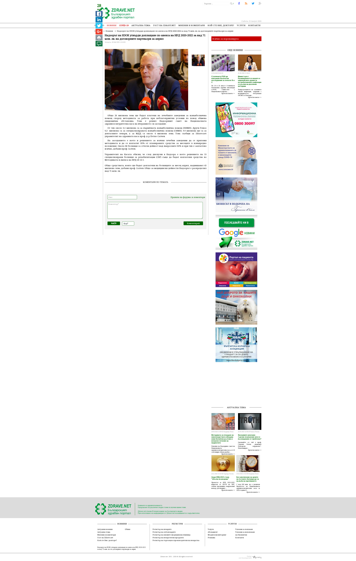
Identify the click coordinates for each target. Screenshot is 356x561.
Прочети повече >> (228, 93)
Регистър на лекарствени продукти (168, 537)
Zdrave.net (164, 556)
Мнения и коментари (191, 25)
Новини (111, 25)
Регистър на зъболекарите (164, 532)
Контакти (254, 25)
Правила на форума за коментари (188, 197)
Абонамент (213, 532)
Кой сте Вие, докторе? (221, 25)
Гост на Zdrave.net (105, 537)
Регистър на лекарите (162, 529)
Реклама (211, 537)
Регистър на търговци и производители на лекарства (176, 540)
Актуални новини (105, 529)
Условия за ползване (244, 529)
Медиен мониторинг (217, 535)
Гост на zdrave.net (164, 25)
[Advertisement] (210, 12)
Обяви (127, 529)
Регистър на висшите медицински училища (171, 535)
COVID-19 (124, 25)
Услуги (241, 25)
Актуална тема (140, 25)
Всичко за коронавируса (225, 38)
